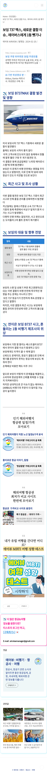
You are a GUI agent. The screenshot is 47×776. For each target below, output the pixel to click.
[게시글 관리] (15, 606)
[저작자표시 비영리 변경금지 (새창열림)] (32, 606)
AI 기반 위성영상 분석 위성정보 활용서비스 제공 (15, 74)
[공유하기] (12, 606)
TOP (42, 767)
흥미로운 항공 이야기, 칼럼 (15, 460)
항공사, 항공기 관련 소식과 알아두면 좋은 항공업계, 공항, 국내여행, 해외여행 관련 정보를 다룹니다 (18, 674)
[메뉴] (42, 5)
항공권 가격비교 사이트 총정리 (17, 508)
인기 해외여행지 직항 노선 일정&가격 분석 (23, 434)
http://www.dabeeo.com (15, 71)
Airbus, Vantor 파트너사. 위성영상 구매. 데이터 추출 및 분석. (15, 80)
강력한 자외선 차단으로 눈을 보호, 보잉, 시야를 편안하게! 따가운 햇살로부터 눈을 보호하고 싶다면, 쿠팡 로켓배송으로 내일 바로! (23, 61)
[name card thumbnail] (38, 661)
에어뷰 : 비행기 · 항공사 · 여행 (18, 662)
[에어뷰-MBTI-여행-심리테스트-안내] (23, 556)
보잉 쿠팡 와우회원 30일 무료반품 (21, 56)
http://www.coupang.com (16, 53)
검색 (36, 5)
